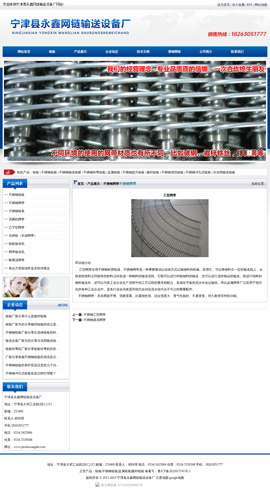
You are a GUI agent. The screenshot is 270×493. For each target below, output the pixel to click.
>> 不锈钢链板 (14, 195)
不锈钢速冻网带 (95, 320)
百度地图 (162, 478)
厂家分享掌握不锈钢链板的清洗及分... (32, 357)
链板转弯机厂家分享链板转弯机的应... (32, 349)
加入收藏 (238, 5)
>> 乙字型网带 (14, 227)
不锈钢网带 (111, 184)
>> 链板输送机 (14, 244)
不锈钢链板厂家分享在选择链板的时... (32, 332)
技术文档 (143, 51)
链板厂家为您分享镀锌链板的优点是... (32, 324)
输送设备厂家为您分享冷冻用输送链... (32, 341)
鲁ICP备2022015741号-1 (174, 471)
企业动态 (111, 51)
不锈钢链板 (49, 172)
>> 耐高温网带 (14, 260)
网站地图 (261, 5)
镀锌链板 (138, 471)
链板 (52, 51)
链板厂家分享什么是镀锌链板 (26, 316)
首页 (81, 184)
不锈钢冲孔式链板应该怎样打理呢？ (31, 373)
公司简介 (206, 51)
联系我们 (237, 51)
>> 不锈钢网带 (14, 203)
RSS (250, 5)
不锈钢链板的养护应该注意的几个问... (32, 365)
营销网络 (174, 51)
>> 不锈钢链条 (14, 211)
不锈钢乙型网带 (95, 314)
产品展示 (80, 51)
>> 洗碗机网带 (14, 219)
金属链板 (124, 471)
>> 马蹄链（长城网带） (20, 235)
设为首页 (223, 5)
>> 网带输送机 (14, 252)
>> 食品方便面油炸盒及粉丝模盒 (27, 268)
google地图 (176, 478)
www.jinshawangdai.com (29, 447)
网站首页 (24, 51)
